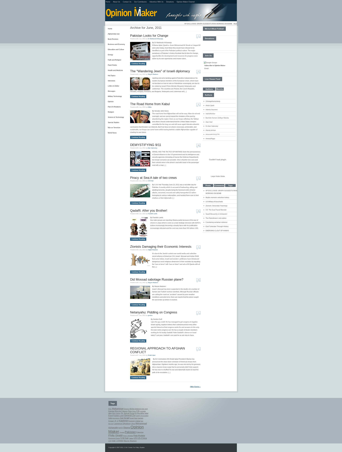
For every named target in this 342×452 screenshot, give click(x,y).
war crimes (117, 440)
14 (198, 280)
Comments (219, 185)
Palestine (139, 432)
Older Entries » (195, 387)
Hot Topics (111, 76)
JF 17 (116, 421)
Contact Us (127, 2)
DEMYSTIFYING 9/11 (145, 145)
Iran (121, 418)
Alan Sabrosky (152, 148)
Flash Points (112, 65)
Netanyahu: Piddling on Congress (153, 312)
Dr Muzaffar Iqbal (141, 413)
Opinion (111, 102)
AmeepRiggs (210, 139)
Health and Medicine (115, 70)
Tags (230, 185)
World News (112, 133)
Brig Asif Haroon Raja (123, 411)
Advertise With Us (156, 2)
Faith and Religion (114, 60)
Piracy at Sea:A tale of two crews (153, 177)
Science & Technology (116, 117)
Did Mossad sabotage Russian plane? (156, 279)
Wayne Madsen (153, 74)
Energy (110, 55)
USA (110, 441)
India (110, 418)
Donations (170, 2)
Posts (208, 185)
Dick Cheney (116, 413)
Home (108, 2)
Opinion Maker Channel (186, 2)
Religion (111, 112)
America (126, 409)
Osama (122, 432)
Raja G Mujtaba (128, 436)
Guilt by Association (142, 415)
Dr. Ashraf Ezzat (128, 413)
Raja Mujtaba (139, 435)
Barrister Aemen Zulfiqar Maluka (217, 118)
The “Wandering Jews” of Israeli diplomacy (160, 71)
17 (198, 72)
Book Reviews (113, 39)
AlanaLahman (211, 130)
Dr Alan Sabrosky (212, 126)
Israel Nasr (134, 418)
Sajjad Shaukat (153, 250)
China (134, 411)
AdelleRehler (210, 114)
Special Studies (113, 122)
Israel (126, 418)
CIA (137, 411)
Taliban (131, 438)
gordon (150, 315)
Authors (209, 89)
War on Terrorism (114, 128)
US (135, 438)
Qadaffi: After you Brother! (148, 210)
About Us (116, 2)
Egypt (110, 416)
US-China (142, 438)
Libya (133, 424)
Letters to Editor (113, 86)
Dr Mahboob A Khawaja (155, 39)
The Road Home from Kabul (150, 104)
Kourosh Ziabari (134, 421)
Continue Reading (138, 64)
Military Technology (115, 96)
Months (219, 89)
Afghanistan (118, 408)
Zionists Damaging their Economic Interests (160, 246)
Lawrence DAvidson (122, 424)
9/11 (109, 409)
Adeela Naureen (212, 110)
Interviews (111, 81)
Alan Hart (209, 122)
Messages (111, 91)
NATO (120, 428)
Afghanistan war (114, 34)
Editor (149, 107)
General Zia (129, 415)
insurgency (116, 418)
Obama (126, 427)
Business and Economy (116, 44)
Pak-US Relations (114, 107)
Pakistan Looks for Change (149, 35)
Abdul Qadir (210, 105)
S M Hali (150, 181)
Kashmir (123, 420)
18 (198, 145)
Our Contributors (140, 2)
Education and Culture (116, 49)
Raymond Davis (114, 438)
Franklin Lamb (152, 213)
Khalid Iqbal (151, 355)
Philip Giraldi (115, 435)
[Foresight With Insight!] (131, 17)
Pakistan (130, 431)
